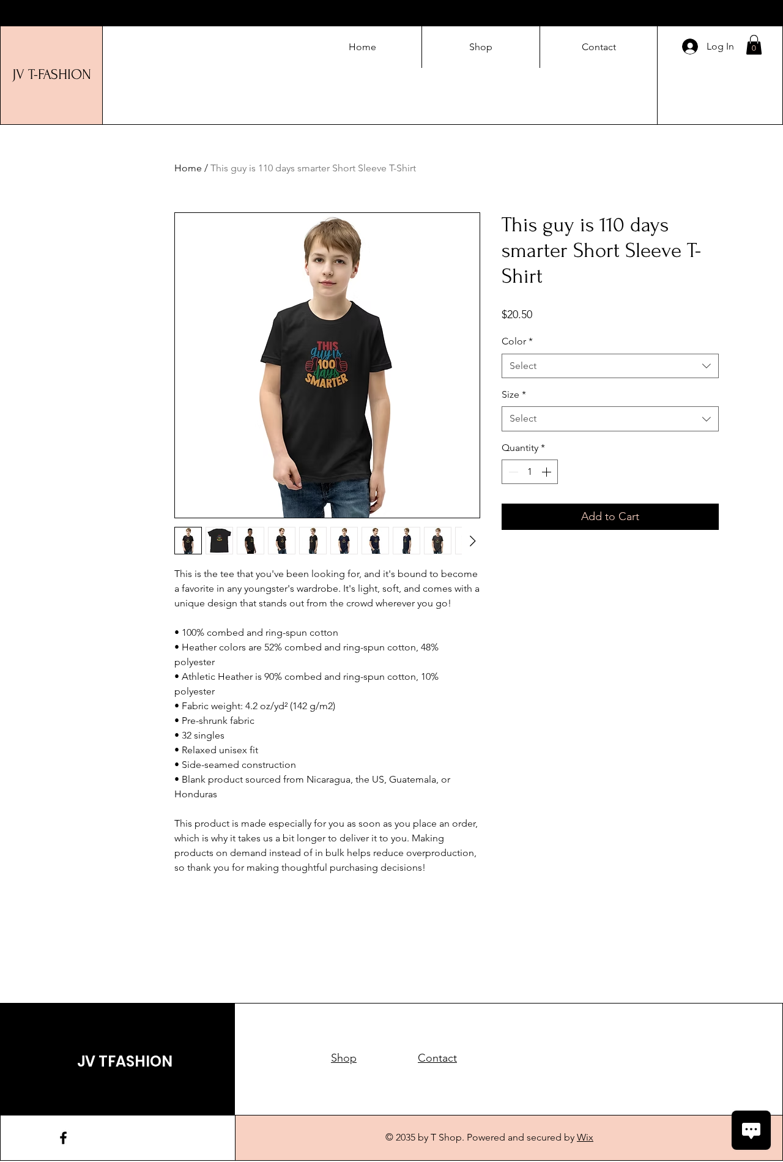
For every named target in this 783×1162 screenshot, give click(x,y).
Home (188, 168)
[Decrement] (512, 471)
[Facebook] (63, 1138)
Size (514, 394)
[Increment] (547, 471)
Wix (585, 1137)
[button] (754, 44)
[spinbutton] (530, 471)
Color (517, 341)
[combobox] (610, 366)
